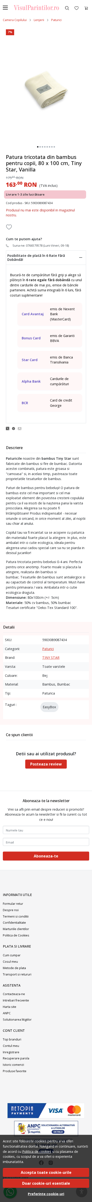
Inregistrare (11, 1052)
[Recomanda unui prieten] (21, 428)
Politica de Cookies (16, 935)
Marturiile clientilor (16, 929)
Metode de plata (14, 968)
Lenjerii (39, 20)
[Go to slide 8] (54, 147)
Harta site (9, 1007)
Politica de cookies (36, 1151)
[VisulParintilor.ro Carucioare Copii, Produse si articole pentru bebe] (34, 7)
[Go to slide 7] (52, 147)
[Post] (9, 428)
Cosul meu (10, 962)
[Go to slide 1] (37, 147)
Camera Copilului (15, 20)
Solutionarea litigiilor (17, 1020)
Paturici (56, 20)
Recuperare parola (16, 1058)
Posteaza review (46, 764)
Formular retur (13, 904)
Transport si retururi (17, 974)
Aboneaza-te (46, 856)
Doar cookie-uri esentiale (46, 1183)
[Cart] (86, 7)
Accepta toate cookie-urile (46, 1172)
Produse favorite (14, 1071)
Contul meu (11, 1046)
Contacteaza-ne (14, 994)
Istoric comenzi (13, 1065)
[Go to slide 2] (40, 147)
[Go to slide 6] (49, 147)
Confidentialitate (14, 923)
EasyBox (49, 707)
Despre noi (11, 910)
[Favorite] (76, 7)
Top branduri (12, 1039)
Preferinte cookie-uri (46, 1194)
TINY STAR (50, 657)
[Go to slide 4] (45, 147)
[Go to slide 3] (42, 147)
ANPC (7, 1013)
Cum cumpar (12, 955)
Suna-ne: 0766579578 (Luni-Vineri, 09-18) (41, 246)
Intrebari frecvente (16, 1000)
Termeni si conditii (16, 916)
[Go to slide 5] (47, 147)
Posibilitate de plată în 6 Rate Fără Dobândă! (36, 257)
